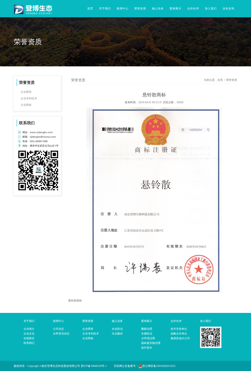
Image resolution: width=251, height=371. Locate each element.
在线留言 (29, 338)
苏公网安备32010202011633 (158, 365)
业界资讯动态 (61, 333)
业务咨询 (228, 8)
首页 (90, 8)
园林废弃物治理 (150, 343)
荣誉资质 (140, 8)
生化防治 (117, 328)
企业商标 (26, 104)
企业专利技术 (29, 98)
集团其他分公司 (180, 338)
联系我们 (29, 343)
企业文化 (29, 333)
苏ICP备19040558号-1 (94, 365)
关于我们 (105, 8)
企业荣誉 (26, 91)
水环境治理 (148, 338)
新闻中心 (122, 8)
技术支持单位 (179, 328)
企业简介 (29, 328)
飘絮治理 (146, 328)
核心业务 (158, 8)
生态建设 (117, 333)
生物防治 (146, 333)
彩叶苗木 (146, 347)
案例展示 (175, 8)
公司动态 (58, 328)
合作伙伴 (193, 8)
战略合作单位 (179, 333)
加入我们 (211, 8)
